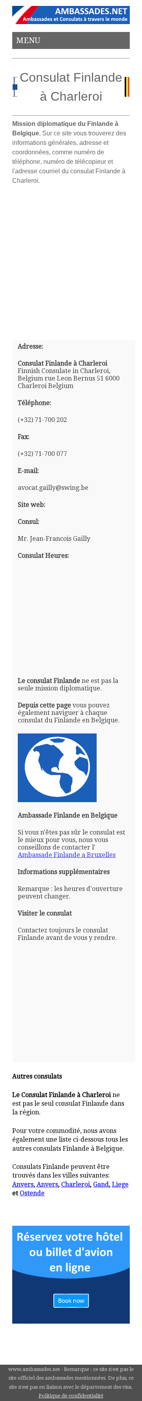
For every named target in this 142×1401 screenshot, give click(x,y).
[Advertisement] (71, 259)
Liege (120, 1184)
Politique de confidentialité (71, 1396)
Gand (101, 1184)
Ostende (32, 1193)
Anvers (23, 1184)
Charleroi (75, 1184)
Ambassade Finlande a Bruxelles (67, 855)
